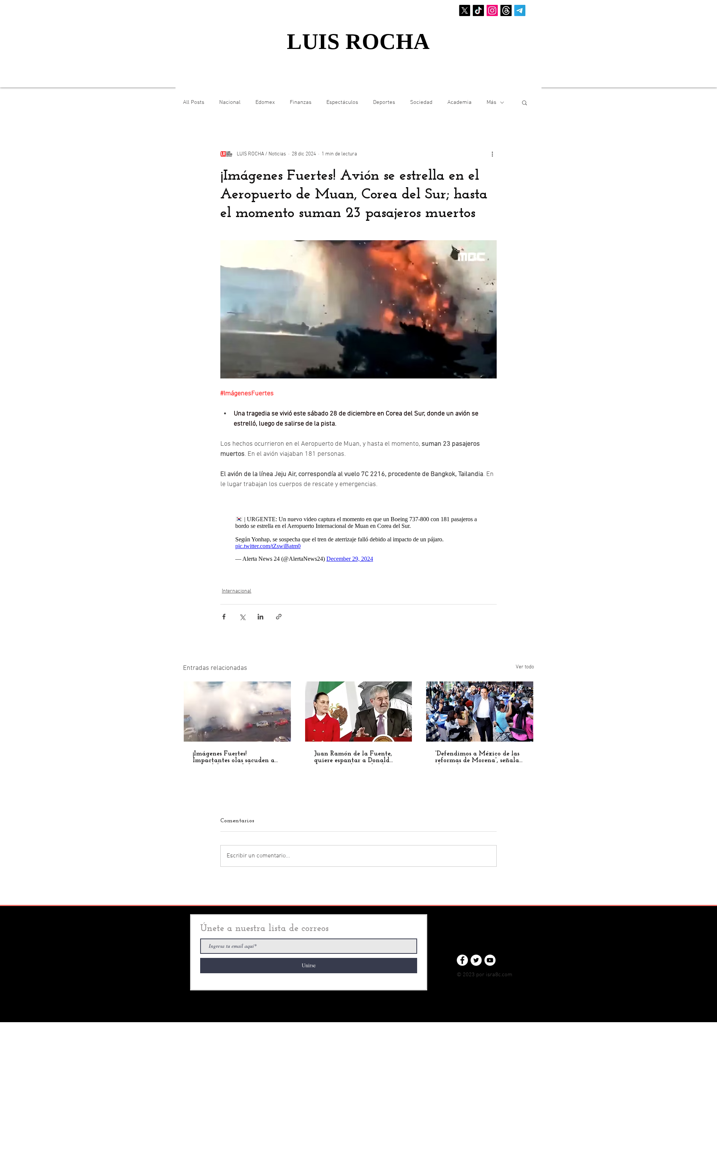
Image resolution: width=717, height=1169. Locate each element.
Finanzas (300, 102)
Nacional (229, 102)
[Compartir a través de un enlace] (278, 616)
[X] (464, 10)
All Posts (193, 102)
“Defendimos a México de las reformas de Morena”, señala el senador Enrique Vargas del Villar (477, 757)
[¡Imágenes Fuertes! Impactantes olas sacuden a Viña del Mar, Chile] (237, 711)
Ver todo (525, 667)
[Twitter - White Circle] (476, 960)
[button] (524, 102)
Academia (459, 102)
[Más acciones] (492, 153)
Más (491, 102)
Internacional (236, 591)
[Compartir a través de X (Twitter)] (242, 616)
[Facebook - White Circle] (462, 960)
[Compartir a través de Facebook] (223, 616)
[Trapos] (506, 10)
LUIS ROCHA (358, 41)
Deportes (384, 102)
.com (506, 974)
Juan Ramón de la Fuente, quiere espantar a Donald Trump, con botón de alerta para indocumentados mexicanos (355, 757)
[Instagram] (492, 10)
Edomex (265, 102)
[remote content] (358, 539)
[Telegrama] (519, 10)
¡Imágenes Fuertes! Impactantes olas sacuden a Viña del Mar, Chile (233, 757)
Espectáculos (342, 102)
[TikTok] (478, 10)
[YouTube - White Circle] (490, 960)
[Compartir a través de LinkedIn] (260, 616)
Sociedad (421, 102)
